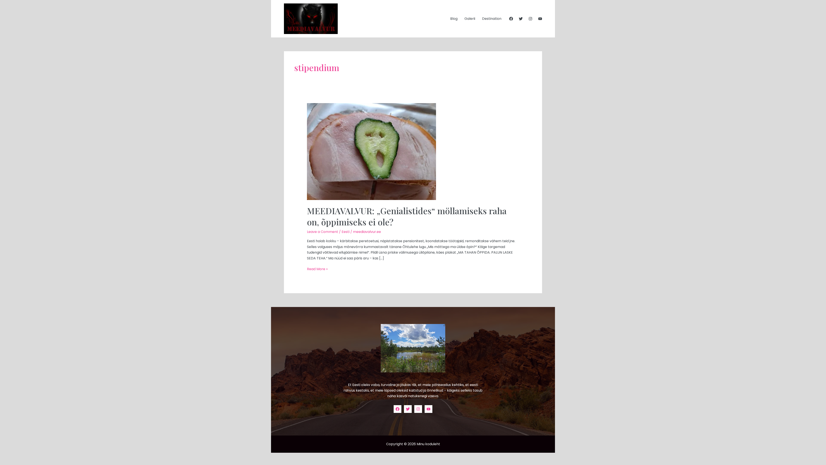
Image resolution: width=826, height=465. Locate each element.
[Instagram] (530, 19)
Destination (491, 18)
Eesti (346, 231)
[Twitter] (521, 19)
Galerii (469, 18)
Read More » (317, 268)
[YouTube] (540, 19)
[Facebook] (511, 19)
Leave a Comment (322, 231)
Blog (454, 18)
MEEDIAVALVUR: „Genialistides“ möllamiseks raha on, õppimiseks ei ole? (407, 216)
